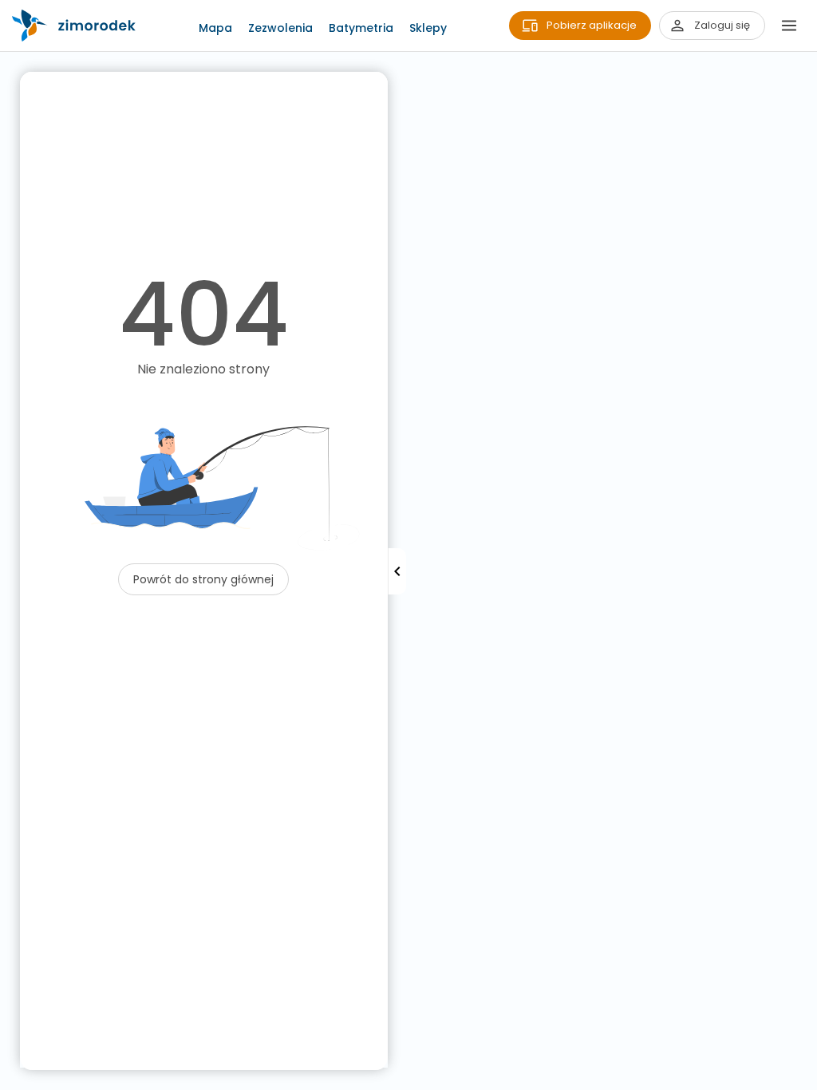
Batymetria (361, 28)
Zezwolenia (280, 28)
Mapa (215, 28)
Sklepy (428, 28)
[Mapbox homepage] (10, 1080)
